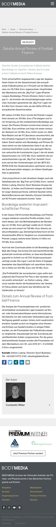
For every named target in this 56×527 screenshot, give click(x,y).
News (13, 29)
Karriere (6, 499)
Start (4, 29)
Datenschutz (20, 523)
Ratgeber (6, 487)
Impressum (6, 523)
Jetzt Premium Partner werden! (28, 453)
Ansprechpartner (10, 495)
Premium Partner (38, 495)
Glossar (34, 499)
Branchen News (27, 29)
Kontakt (6, 491)
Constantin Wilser (15, 404)
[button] (4, 362)
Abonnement (36, 491)
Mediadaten (36, 487)
